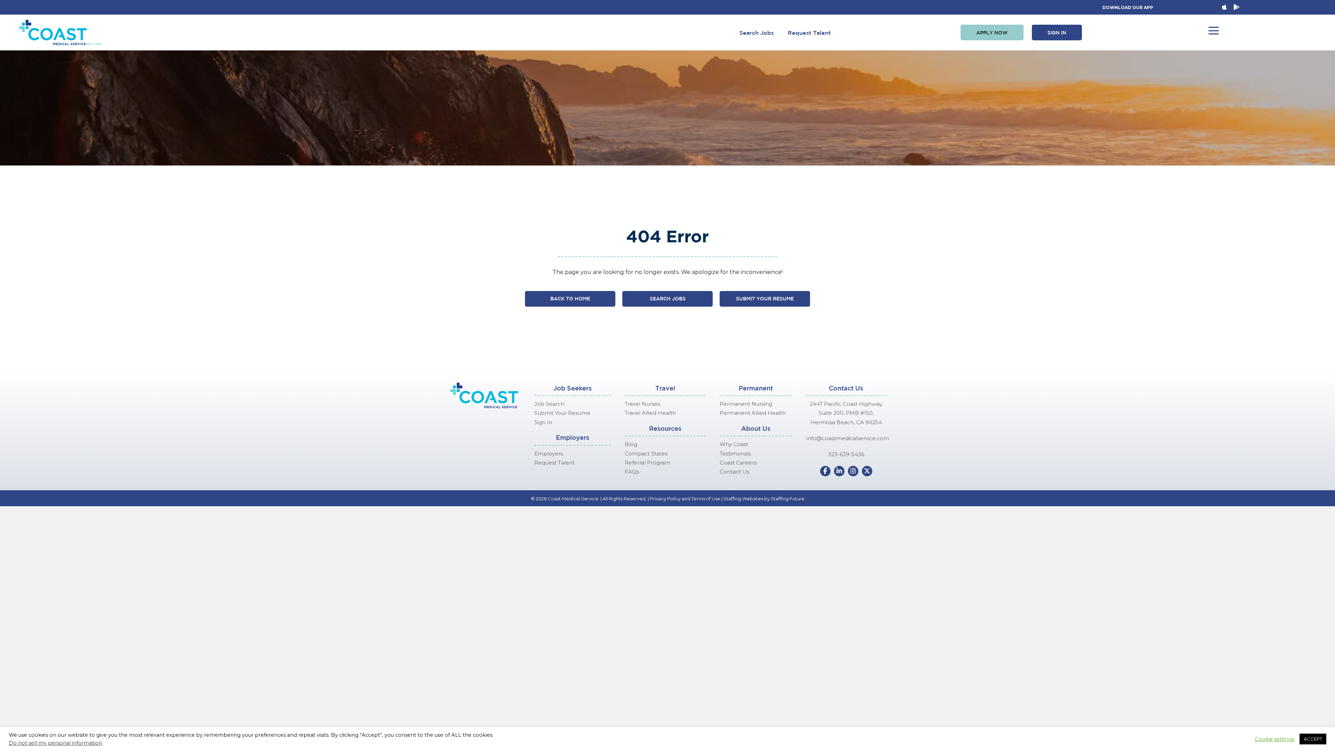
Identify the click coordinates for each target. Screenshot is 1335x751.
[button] (992, 33)
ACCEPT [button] (1313, 739)
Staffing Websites (743, 498)
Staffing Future (787, 498)
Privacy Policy (665, 498)
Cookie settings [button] (1274, 739)
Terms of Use (705, 498)
